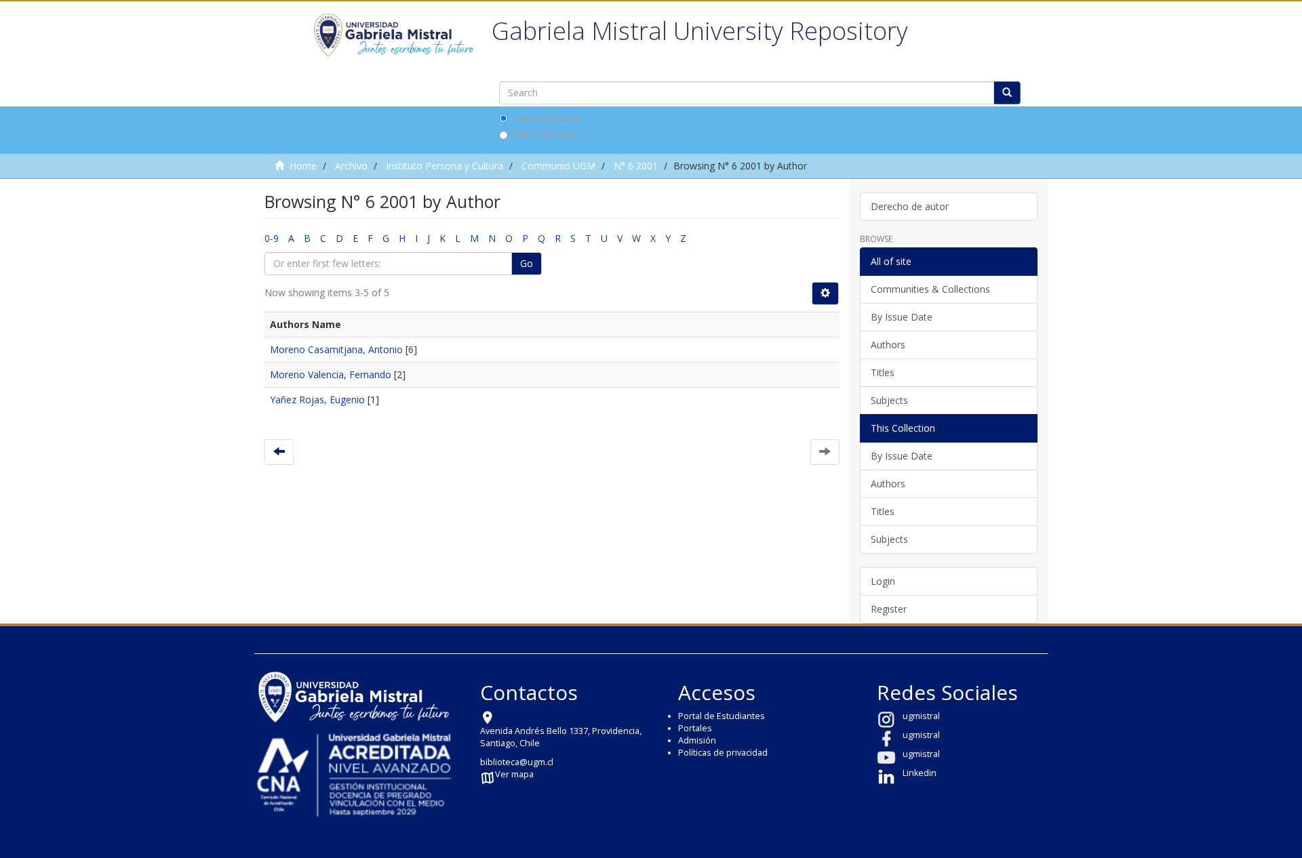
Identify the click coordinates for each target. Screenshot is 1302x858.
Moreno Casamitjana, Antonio (336, 349)
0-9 (271, 238)
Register (889, 608)
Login (883, 581)
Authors (888, 344)
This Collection (545, 134)
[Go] (1007, 92)
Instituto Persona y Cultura (444, 165)
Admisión (697, 740)
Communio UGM (558, 165)
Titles (882, 372)
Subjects (889, 400)
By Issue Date (901, 316)
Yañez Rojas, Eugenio (317, 399)
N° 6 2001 (636, 165)
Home (303, 165)
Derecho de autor (910, 206)
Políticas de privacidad (723, 752)
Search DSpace (546, 117)
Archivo (351, 165)
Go (526, 263)
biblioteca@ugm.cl (516, 762)
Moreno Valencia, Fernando (330, 374)
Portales (695, 728)
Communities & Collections (930, 289)
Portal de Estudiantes (721, 716)
